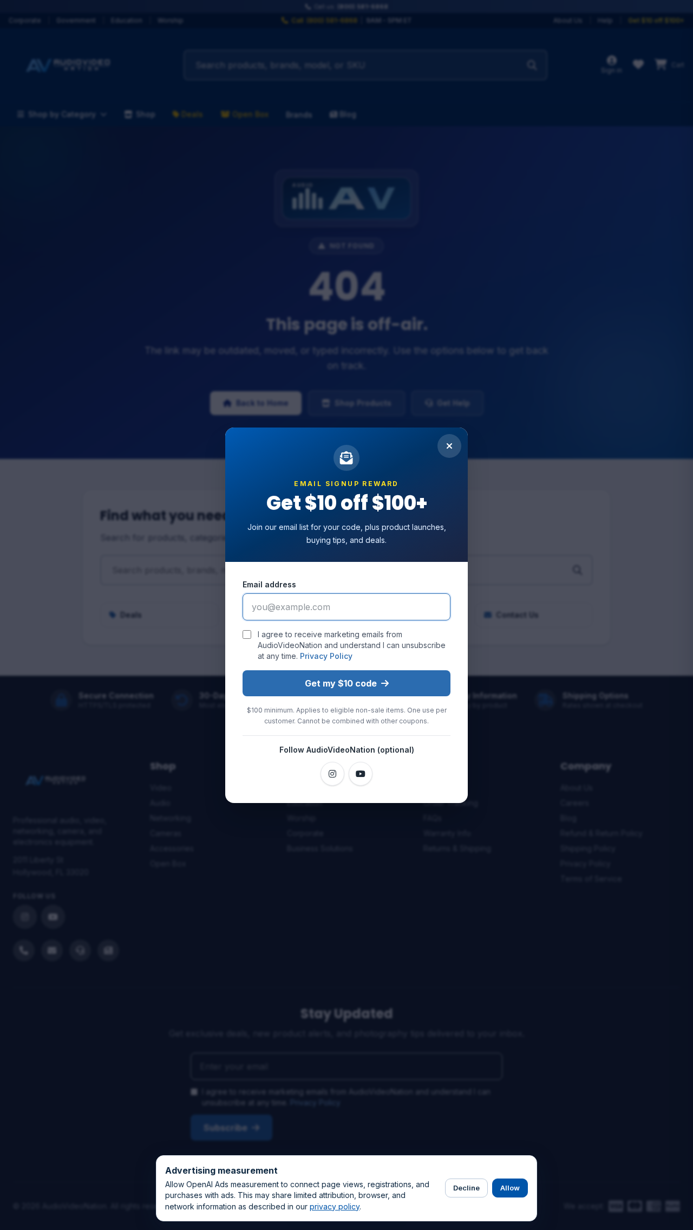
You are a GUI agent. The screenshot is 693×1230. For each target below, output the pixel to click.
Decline (466, 1187)
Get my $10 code (341, 683)
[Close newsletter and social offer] (449, 446)
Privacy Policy (326, 656)
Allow (510, 1187)
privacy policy (334, 1206)
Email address (269, 584)
